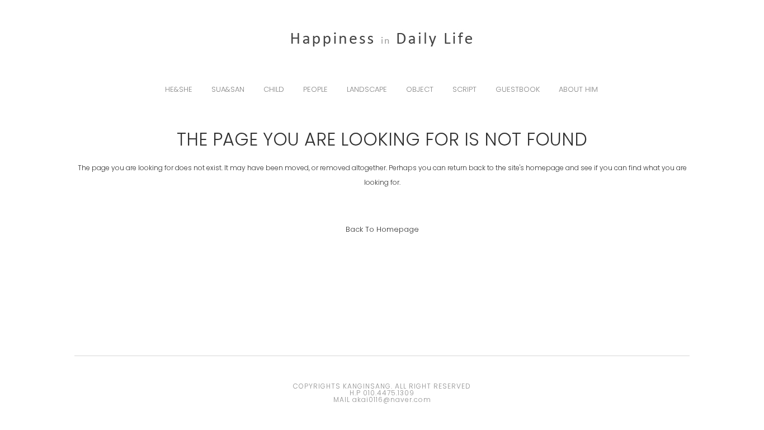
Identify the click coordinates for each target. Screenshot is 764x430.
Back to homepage (382, 229)
